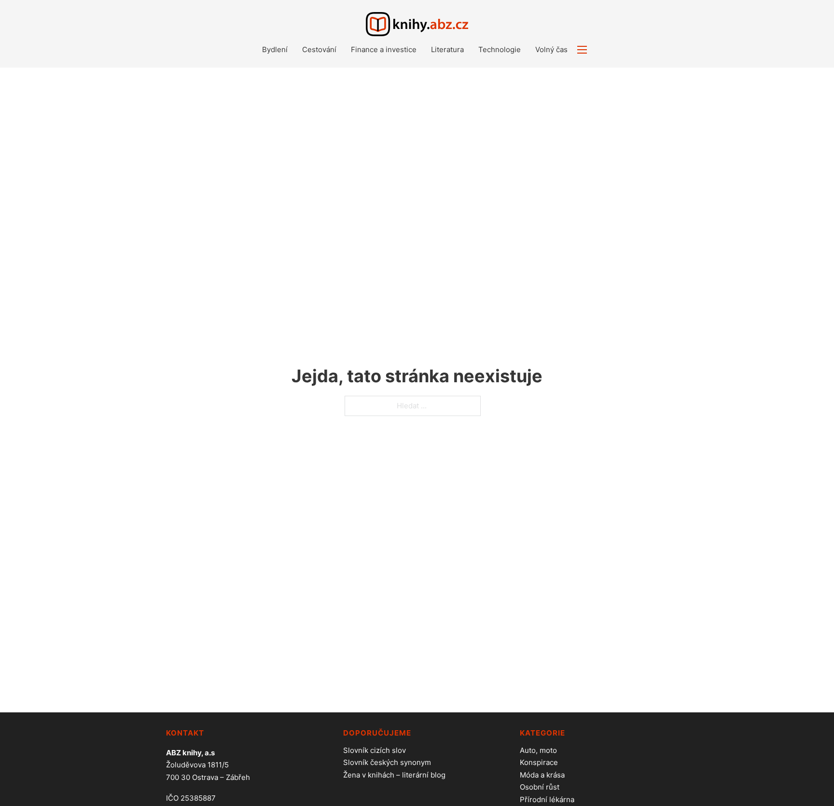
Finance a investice (384, 49)
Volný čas (551, 49)
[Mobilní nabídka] (582, 50)
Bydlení (275, 49)
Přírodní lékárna (547, 799)
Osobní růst (539, 787)
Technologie (499, 49)
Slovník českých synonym (387, 762)
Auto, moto (538, 750)
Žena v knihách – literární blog (394, 774)
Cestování (319, 49)
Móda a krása (542, 774)
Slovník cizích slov (374, 750)
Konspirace (539, 762)
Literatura (447, 49)
